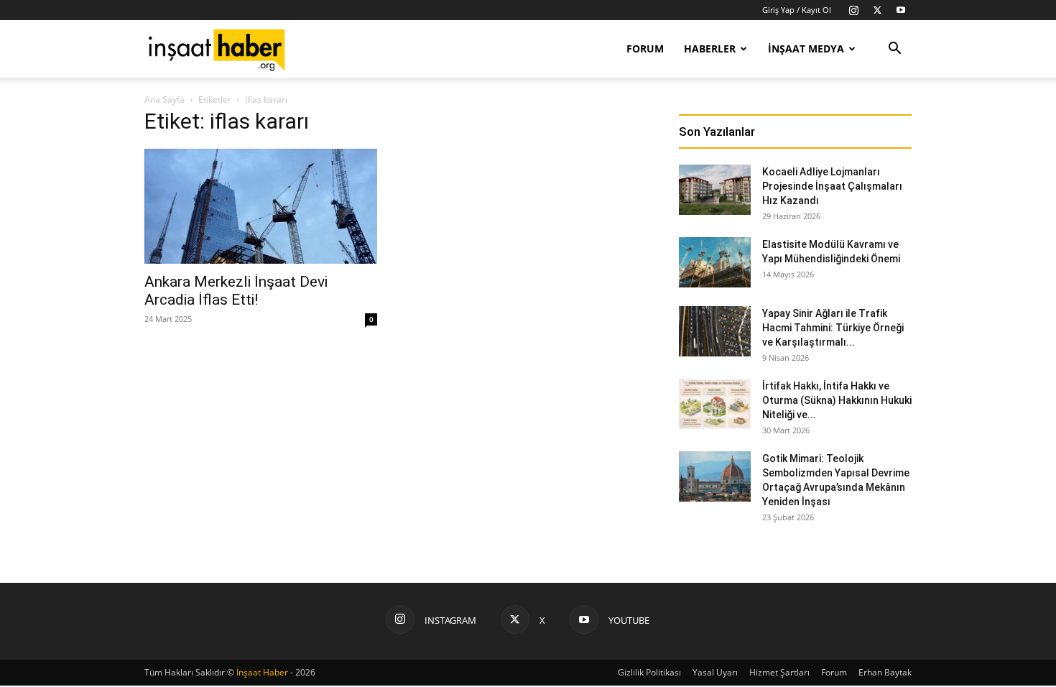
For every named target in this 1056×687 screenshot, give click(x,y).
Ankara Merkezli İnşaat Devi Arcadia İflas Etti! (236, 290)
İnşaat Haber (262, 672)
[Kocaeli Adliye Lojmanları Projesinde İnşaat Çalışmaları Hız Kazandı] (715, 190)
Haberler (710, 48)
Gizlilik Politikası (649, 672)
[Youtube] (901, 10)
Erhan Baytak (885, 672)
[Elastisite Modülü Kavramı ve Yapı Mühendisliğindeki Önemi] (715, 262)
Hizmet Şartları (779, 672)
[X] (877, 10)
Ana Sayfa (164, 99)
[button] (894, 50)
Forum (645, 48)
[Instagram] (853, 10)
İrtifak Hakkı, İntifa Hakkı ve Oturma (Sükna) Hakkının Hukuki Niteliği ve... (837, 400)
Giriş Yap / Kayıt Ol (796, 9)
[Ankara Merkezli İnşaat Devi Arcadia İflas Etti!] (260, 206)
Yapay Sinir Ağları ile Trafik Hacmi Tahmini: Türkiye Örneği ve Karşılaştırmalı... (833, 328)
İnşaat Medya (806, 48)
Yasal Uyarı (715, 672)
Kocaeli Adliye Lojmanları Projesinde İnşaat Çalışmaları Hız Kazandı (832, 186)
